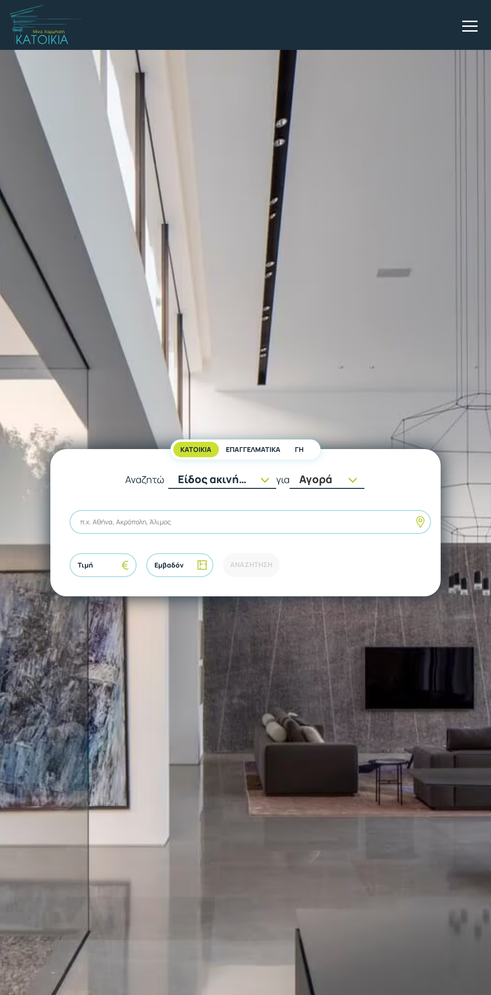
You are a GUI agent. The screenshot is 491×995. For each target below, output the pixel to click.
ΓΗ (299, 449)
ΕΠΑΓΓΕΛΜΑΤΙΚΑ (253, 449)
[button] (469, 25)
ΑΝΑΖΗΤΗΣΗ (251, 564)
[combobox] (81, 521)
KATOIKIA (195, 449)
